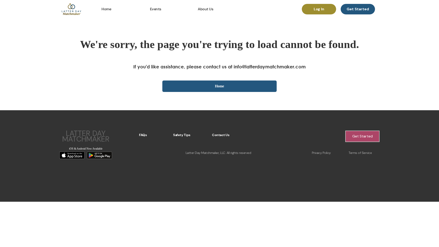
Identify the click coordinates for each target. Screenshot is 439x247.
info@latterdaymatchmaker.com (270, 66)
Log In (319, 9)
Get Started (358, 9)
